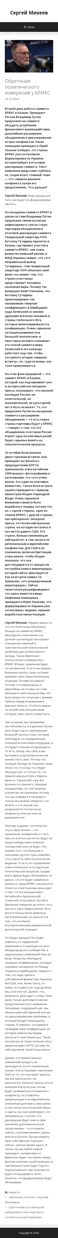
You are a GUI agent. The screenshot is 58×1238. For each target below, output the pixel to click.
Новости (14, 1192)
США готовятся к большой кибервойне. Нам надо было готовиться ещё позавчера (24, 1212)
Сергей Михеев (29, 12)
